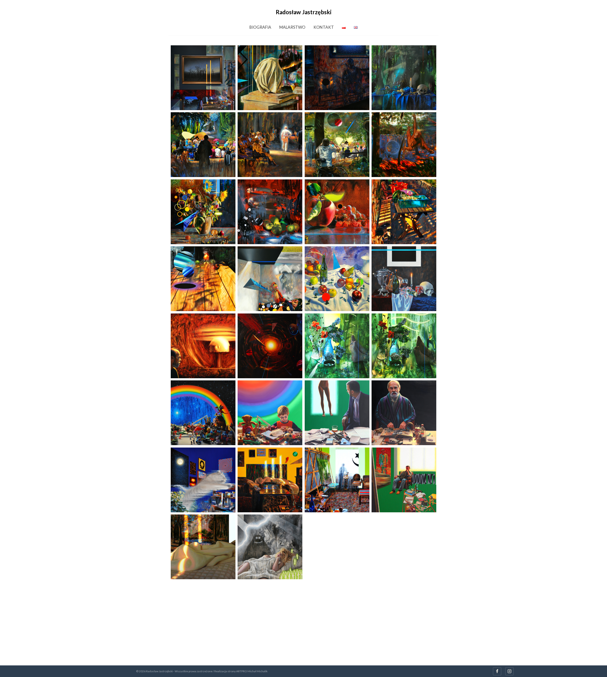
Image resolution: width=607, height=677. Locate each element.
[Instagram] (509, 671)
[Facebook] (497, 671)
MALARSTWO (292, 27)
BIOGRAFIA (260, 27)
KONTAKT (323, 27)
